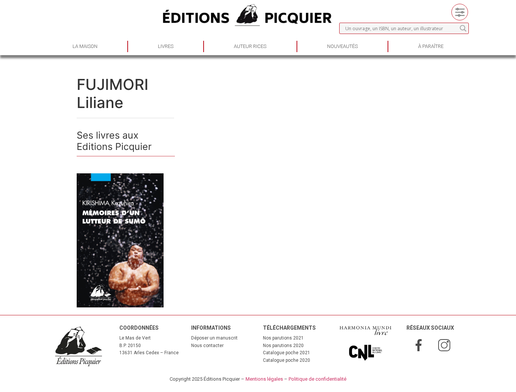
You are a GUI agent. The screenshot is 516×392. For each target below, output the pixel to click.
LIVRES (165, 46)
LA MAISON (85, 46)
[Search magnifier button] (463, 28)
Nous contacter (207, 345)
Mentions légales (264, 379)
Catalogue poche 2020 (286, 360)
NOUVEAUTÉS (342, 46)
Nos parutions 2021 (283, 338)
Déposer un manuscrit (214, 338)
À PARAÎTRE (430, 46)
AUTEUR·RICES (250, 46)
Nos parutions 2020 (283, 345)
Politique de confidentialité (317, 379)
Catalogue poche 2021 (286, 352)
